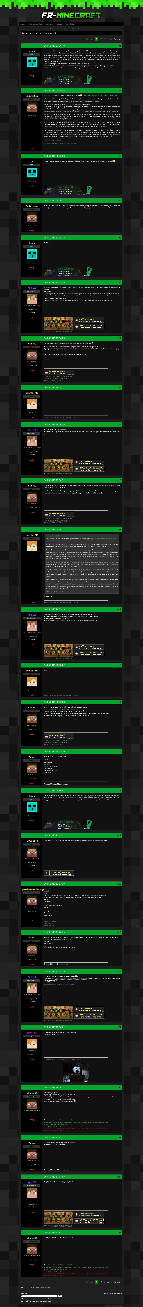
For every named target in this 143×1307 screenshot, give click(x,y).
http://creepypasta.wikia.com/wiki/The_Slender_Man (71, 978)
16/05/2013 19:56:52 (54, 480)
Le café (35, 33)
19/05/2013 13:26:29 (54, 932)
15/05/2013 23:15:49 (54, 46)
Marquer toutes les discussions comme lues (36, 1301)
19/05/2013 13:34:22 (54, 1027)
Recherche (49, 24)
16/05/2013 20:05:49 (54, 609)
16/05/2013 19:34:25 (54, 338)
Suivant (117, 39)
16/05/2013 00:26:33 (54, 156)
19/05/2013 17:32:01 (54, 1137)
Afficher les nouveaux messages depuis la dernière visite (40, 1299)
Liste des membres (35, 24)
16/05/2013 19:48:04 (54, 387)
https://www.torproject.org (52, 140)
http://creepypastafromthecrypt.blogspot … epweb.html (100, 95)
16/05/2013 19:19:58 (54, 282)
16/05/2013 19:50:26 (54, 424)
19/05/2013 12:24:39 (54, 884)
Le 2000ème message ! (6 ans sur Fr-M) (61, 331)
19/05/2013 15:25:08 (54, 1087)
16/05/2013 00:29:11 (54, 200)
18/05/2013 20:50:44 (54, 790)
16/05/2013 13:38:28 (54, 237)
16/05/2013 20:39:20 (54, 751)
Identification (70, 24)
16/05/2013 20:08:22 (54, 665)
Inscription (59, 24)
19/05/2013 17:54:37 (54, 1232)
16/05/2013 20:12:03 (54, 702)
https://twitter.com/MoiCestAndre (58, 378)
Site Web (33, 312)
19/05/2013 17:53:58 (54, 1176)
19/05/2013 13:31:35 (54, 971)
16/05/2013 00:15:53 (54, 90)
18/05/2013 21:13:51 (54, 835)
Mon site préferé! (48, 877)
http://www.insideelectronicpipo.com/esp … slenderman (61, 709)
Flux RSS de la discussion (113, 1294)
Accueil (23, 24)
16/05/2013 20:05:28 (54, 529)
